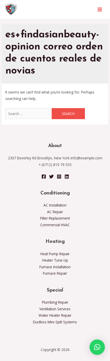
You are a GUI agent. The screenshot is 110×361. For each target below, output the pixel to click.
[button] (97, 347)
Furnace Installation (55, 266)
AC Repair (55, 211)
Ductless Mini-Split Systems (55, 321)
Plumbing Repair (55, 302)
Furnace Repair (55, 273)
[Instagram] (59, 176)
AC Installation (55, 205)
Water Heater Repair (55, 315)
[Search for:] (28, 113)
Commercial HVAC (55, 224)
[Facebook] (43, 176)
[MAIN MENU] (100, 9)
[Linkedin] (66, 176)
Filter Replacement (55, 218)
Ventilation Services (55, 308)
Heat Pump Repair (55, 253)
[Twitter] (51, 176)
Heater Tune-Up (55, 260)
